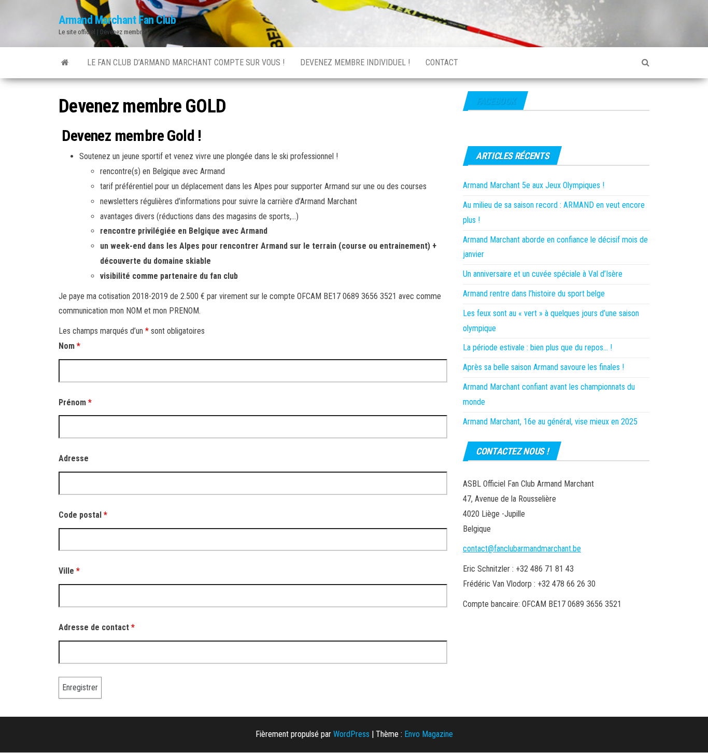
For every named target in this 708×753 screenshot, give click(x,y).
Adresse (74, 458)
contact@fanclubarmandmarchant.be (522, 548)
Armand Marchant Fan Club (117, 19)
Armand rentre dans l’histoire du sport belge (534, 294)
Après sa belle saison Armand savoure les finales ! (543, 367)
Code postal (83, 515)
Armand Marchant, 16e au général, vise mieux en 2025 (550, 422)
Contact (442, 62)
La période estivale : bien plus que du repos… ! (537, 347)
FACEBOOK (495, 100)
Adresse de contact (97, 627)
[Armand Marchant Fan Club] (65, 62)
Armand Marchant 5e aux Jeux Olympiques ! (533, 185)
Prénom (75, 402)
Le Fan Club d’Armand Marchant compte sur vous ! (186, 62)
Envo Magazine (428, 734)
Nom (69, 346)
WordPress (351, 734)
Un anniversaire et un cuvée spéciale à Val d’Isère (542, 274)
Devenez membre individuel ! (355, 62)
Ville (69, 571)
